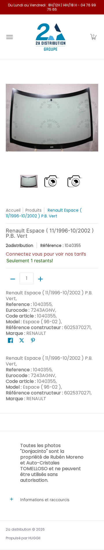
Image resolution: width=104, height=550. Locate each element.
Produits (33, 210)
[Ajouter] (40, 279)
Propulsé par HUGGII (23, 538)
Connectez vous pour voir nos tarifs (46, 254)
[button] (93, 37)
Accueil (13, 210)
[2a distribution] (50, 37)
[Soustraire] (13, 279)
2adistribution (19, 245)
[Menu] (9, 37)
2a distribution (18, 529)
